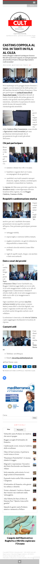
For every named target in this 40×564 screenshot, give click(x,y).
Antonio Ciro (18, 65)
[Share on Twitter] (24, 366)
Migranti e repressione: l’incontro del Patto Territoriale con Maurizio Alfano (17, 466)
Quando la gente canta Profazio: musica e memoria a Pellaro (16, 508)
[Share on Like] (15, 366)
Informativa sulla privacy (10, 557)
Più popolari (20, 430)
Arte (26, 65)
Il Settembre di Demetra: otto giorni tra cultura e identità (17, 485)
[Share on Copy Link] (34, 366)
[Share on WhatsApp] (10, 366)
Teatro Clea (29, 370)
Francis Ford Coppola (14, 370)
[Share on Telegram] (29, 366)
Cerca (5, 415)
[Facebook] (4, 378)
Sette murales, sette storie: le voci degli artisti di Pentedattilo (16, 473)
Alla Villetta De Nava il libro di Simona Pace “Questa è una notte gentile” (16, 501)
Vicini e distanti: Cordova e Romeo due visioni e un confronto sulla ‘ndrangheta (17, 492)
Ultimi (8, 429)
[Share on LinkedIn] (20, 366)
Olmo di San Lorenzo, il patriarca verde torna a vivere (16, 453)
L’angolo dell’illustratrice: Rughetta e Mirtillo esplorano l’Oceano (20, 541)
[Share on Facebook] (5, 366)
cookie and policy (22, 557)
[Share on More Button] (19, 561)
